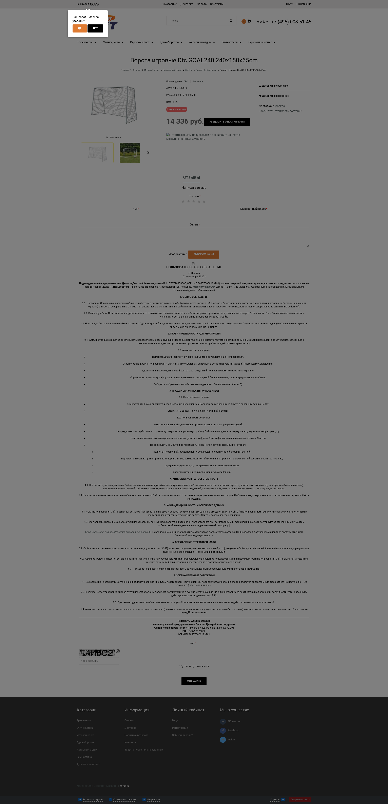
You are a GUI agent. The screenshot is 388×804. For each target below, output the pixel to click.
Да (79, 28)
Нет (95, 28)
